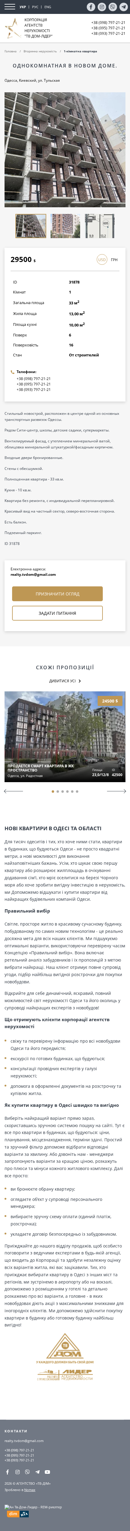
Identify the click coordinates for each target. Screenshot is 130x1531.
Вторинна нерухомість (40, 51)
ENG (47, 7)
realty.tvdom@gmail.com (33, 574)
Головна (11, 51)
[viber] (113, 7)
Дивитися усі (62, 681)
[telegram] (123, 7)
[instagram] (102, 7)
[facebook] (91, 7)
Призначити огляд (58, 594)
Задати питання (57, 613)
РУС (35, 7)
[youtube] (47, 1472)
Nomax (29, 1489)
